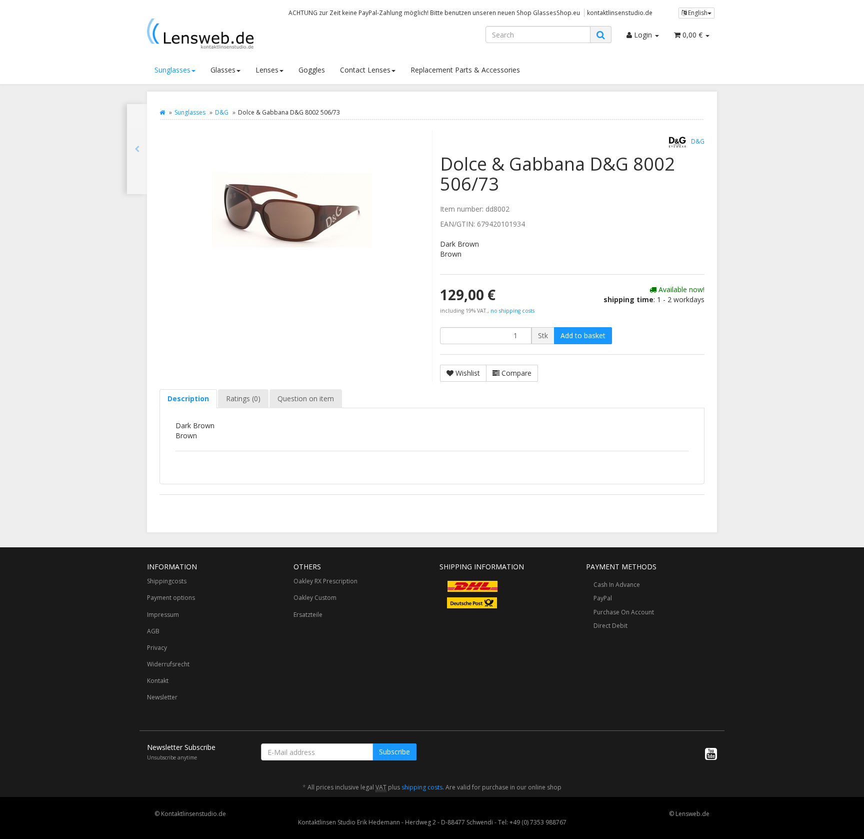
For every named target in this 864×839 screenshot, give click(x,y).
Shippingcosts (166, 581)
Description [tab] (188, 398)
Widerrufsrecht (168, 664)
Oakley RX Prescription (326, 581)
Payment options (171, 597)
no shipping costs (512, 310)
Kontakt (157, 680)
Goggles (311, 70)
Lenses (267, 70)
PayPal (603, 598)
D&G (221, 112)
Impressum (163, 614)
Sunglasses (172, 70)
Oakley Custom (315, 597)
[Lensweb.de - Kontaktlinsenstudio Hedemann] (237, 34)
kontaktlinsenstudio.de (619, 13)
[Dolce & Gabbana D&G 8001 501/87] (137, 149)
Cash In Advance (617, 584)
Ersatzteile (308, 614)
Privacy (157, 647)
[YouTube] (711, 753)
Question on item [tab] (306, 398)
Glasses (223, 70)
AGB (153, 631)
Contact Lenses (365, 70)
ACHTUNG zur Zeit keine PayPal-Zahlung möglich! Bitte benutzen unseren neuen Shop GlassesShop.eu (434, 13)
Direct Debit (611, 625)
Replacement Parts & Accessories (465, 70)
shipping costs (422, 787)
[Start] (162, 112)
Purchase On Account (624, 612)
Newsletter (162, 697)
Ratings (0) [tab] (243, 398)
